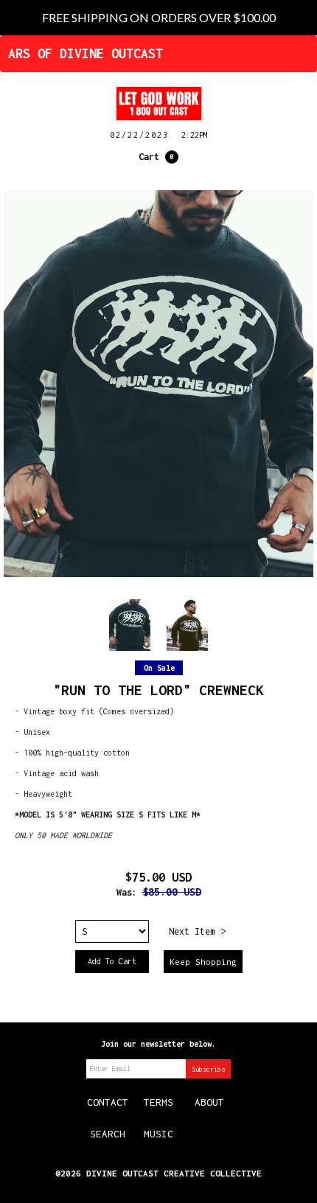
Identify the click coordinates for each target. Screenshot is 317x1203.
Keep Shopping (203, 961)
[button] (158, 157)
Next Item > (197, 931)
